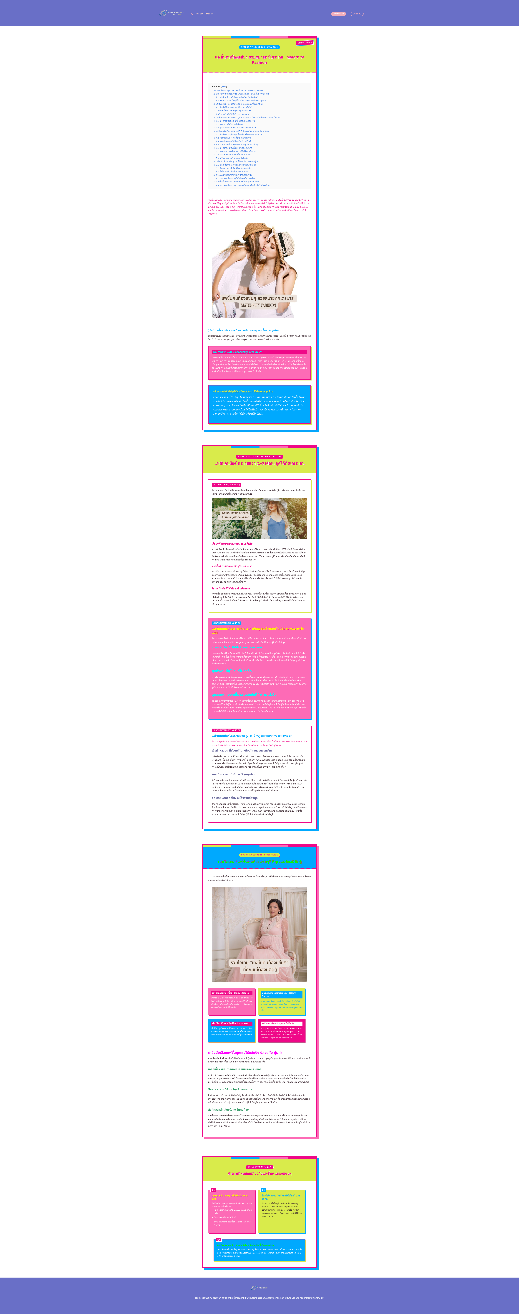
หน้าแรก (199, 13)
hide (224, 87)
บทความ (209, 13)
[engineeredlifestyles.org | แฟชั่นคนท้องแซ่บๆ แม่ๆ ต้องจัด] (171, 13)
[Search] (192, 14)
